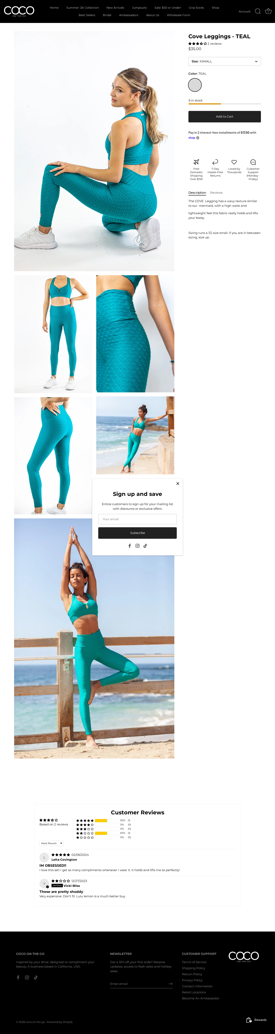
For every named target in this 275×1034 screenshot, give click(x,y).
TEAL (194, 85)
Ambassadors (128, 15)
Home (54, 7)
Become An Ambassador (200, 998)
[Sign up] (171, 984)
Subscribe (137, 533)
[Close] (177, 483)
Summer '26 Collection (82, 7)
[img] (61, 855)
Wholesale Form (178, 15)
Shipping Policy (193, 968)
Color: (197, 73)
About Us (152, 15)
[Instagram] (137, 545)
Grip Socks (196, 7)
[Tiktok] (145, 545)
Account (245, 11)
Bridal (107, 15)
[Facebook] (130, 545)
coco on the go (35, 1022)
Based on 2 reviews (53, 824)
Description (197, 192)
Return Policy (192, 974)
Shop (215, 7)
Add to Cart (224, 116)
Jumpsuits (139, 7)
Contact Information (197, 986)
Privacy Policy (192, 980)
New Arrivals (115, 7)
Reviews (216, 192)
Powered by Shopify (60, 1022)
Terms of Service (194, 962)
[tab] (199, 192)
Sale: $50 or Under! (168, 7)
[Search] (257, 11)
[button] (198, 43)
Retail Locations (194, 992)
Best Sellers (87, 15)
